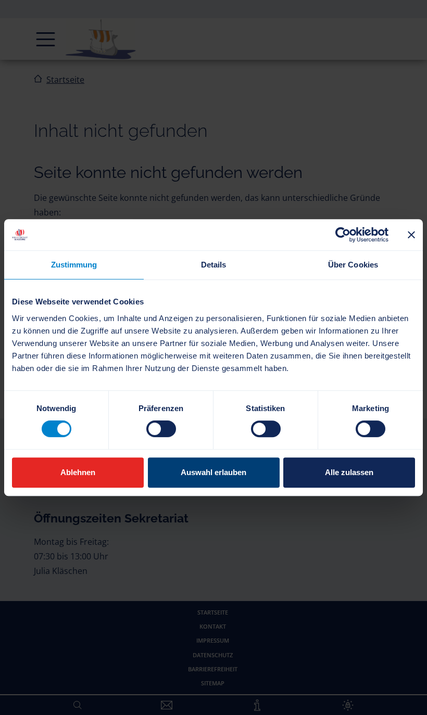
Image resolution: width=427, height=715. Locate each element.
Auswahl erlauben (213, 472)
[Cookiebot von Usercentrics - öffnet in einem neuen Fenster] (342, 234)
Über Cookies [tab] (353, 264)
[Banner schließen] (411, 234)
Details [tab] (214, 264)
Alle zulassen (349, 472)
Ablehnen (77, 472)
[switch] (161, 428)
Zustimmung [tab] (74, 264)
